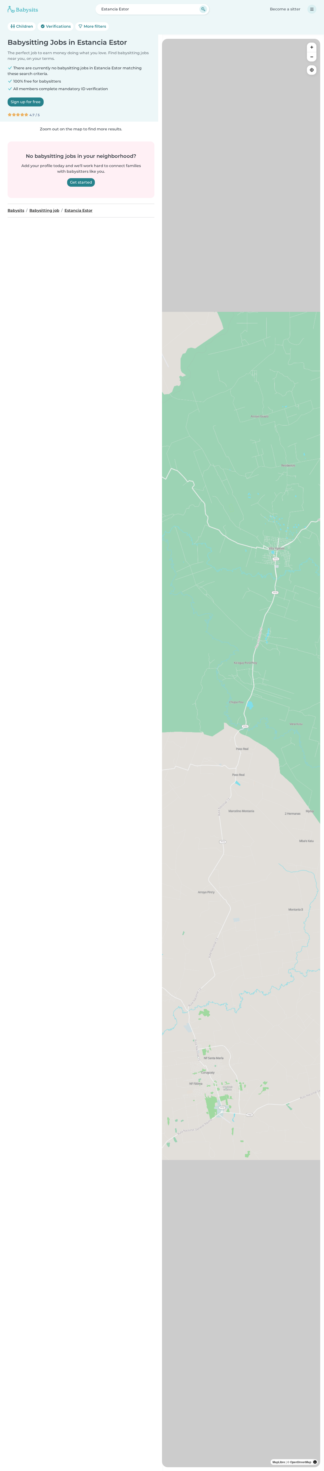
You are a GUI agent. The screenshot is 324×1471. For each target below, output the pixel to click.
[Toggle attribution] (315, 1462)
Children (24, 26)
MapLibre (279, 1462)
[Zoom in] (311, 47)
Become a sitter (285, 9)
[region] (241, 753)
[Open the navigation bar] (311, 9)
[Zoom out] (311, 57)
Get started (81, 182)
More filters (94, 26)
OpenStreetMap (300, 1462)
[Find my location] (311, 70)
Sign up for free (26, 102)
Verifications (58, 26)
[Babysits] (23, 9)
